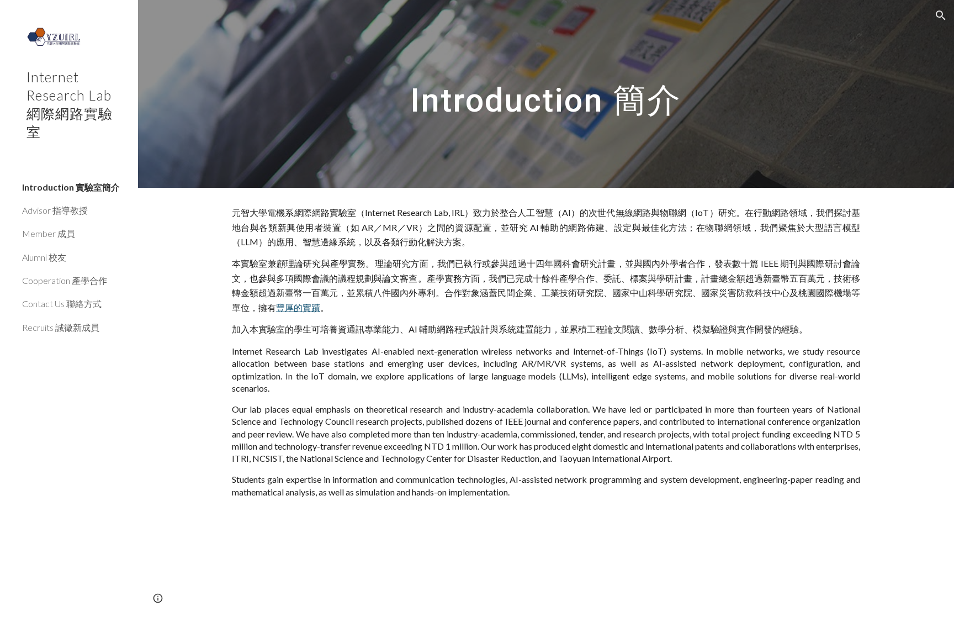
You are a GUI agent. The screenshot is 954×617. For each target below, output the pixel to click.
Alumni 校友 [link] (44, 257)
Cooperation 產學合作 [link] (64, 280)
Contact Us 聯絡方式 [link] (62, 303)
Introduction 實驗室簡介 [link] (71, 187)
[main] (546, 94)
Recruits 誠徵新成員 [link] (60, 327)
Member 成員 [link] (48, 233)
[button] (941, 15)
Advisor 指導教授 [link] (55, 210)
